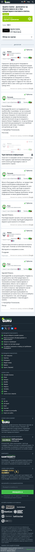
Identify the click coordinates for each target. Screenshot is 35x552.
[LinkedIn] (12, 328)
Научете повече (11, 550)
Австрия (11, 55)
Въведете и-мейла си (8, 485)
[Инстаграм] (9, 328)
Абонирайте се (17, 492)
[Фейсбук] (2, 328)
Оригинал (14, 57)
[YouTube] (15, 328)
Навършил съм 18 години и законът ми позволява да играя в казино (16, 496)
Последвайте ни (6, 325)
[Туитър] (6, 328)
